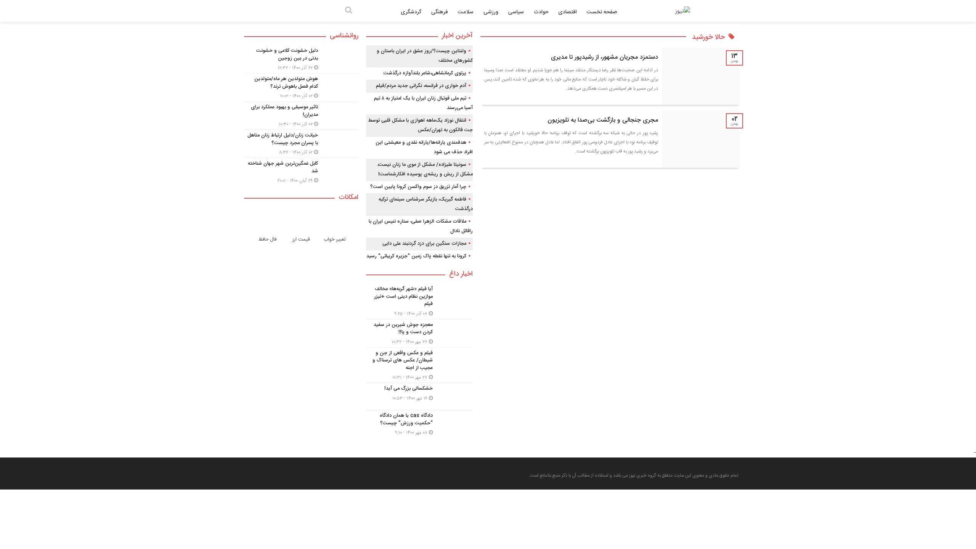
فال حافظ (267, 239)
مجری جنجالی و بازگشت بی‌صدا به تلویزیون (602, 120)
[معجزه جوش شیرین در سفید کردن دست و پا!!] (419, 333)
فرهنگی (439, 12)
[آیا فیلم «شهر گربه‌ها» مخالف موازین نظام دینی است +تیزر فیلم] (419, 301)
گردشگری (411, 12)
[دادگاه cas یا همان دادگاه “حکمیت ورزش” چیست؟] (419, 423)
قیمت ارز (301, 239)
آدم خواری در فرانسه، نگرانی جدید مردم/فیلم (421, 86)
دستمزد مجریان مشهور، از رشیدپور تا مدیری (604, 57)
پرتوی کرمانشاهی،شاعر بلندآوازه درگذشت (425, 73)
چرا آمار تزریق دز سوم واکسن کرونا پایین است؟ (418, 187)
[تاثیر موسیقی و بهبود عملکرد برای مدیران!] (301, 116)
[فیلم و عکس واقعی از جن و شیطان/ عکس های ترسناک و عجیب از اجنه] (419, 365)
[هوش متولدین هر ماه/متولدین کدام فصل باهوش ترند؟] (301, 87)
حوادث (541, 12)
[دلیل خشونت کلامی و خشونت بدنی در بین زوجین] (301, 59)
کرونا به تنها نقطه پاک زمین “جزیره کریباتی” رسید (416, 256)
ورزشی (490, 12)
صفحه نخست (602, 12)
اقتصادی (567, 12)
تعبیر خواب (335, 239)
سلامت (466, 12)
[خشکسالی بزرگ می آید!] (419, 396)
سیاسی (516, 12)
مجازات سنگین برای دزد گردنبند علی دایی (424, 243)
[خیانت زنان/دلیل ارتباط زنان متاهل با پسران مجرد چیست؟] (301, 144)
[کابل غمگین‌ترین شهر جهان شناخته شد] (301, 171)
